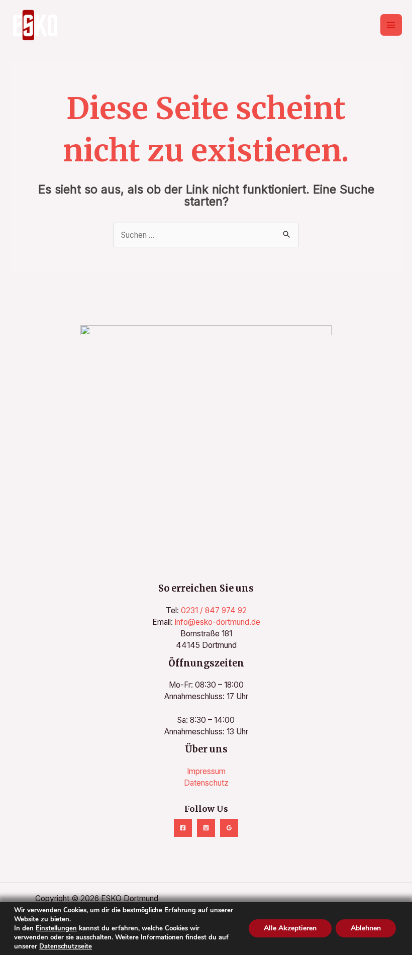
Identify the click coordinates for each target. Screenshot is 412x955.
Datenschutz (206, 783)
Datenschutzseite (65, 946)
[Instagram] (206, 828)
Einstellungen (56, 928)
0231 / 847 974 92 (214, 610)
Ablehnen (366, 928)
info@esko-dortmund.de (217, 622)
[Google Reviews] (229, 828)
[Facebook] (183, 828)
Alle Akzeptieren (290, 928)
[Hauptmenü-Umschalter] (391, 25)
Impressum (206, 771)
